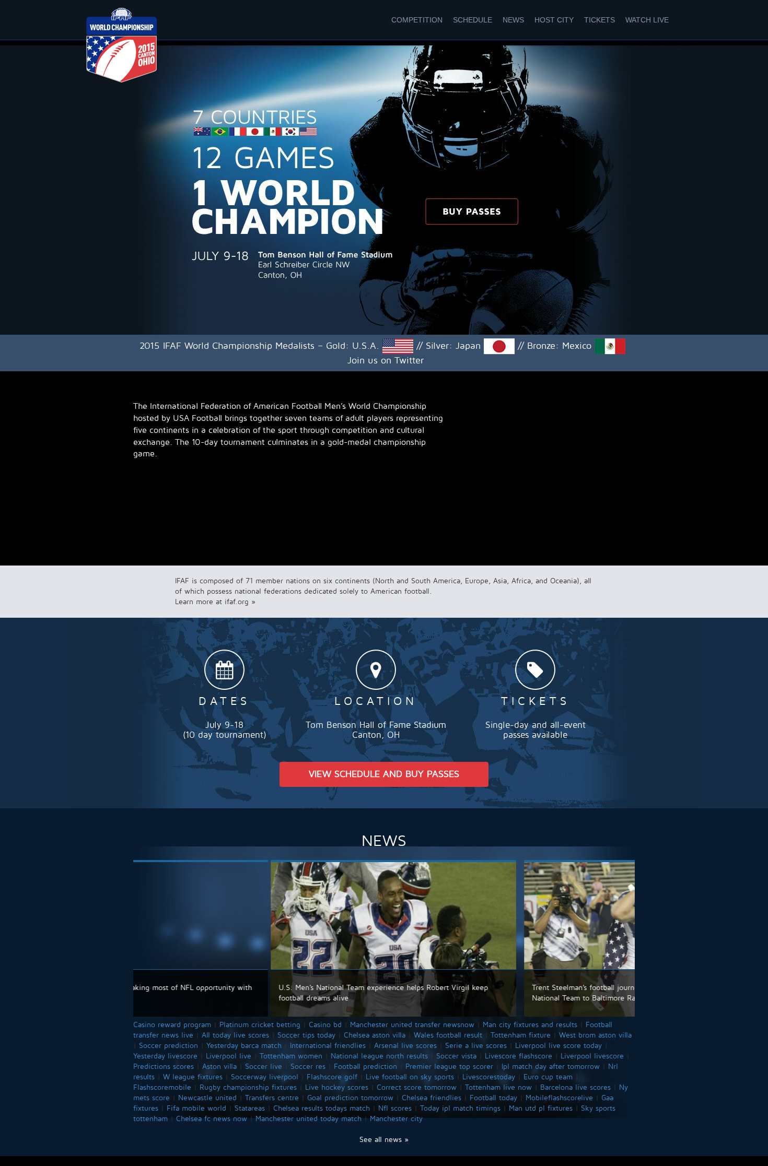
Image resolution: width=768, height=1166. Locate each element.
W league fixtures (193, 1077)
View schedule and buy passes (384, 774)
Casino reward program (172, 1025)
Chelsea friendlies (431, 1098)
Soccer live (263, 1066)
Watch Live (647, 20)
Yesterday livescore (165, 1056)
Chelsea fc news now (211, 1119)
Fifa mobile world (196, 1108)
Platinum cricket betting (259, 1025)
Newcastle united (207, 1098)
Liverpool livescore (592, 1056)
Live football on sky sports (410, 1077)
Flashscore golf (332, 1077)
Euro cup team (548, 1077)
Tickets (599, 20)
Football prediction (365, 1066)
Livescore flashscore (518, 1056)
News (513, 20)
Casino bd (325, 1025)
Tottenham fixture (521, 1035)
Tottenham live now (498, 1087)
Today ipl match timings (460, 1108)
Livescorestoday (488, 1077)
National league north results (379, 1056)
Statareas (250, 1108)
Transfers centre (272, 1098)
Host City (554, 20)
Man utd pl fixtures (541, 1108)
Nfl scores (395, 1108)
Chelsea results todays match (321, 1108)
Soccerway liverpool (264, 1077)
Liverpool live (228, 1056)
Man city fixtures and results (530, 1025)
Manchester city (396, 1119)
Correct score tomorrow (417, 1087)
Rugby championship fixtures (248, 1087)
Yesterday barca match (244, 1046)
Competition (417, 20)
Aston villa (219, 1066)
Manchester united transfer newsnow (412, 1025)
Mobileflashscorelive (559, 1098)
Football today (493, 1098)
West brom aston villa (595, 1035)
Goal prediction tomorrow (350, 1098)
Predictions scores (163, 1066)
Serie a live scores (476, 1046)
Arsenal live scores (405, 1046)
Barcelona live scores (575, 1087)
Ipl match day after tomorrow (551, 1066)
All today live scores (235, 1035)
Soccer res (307, 1066)
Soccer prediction (168, 1046)
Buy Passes (472, 211)
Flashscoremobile (162, 1087)
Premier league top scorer (449, 1066)
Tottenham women (291, 1056)
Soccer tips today (306, 1035)
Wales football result (448, 1035)
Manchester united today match (308, 1119)
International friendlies (328, 1046)
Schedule (472, 20)
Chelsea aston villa (374, 1035)
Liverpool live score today (558, 1046)
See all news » (384, 1140)
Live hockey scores (336, 1087)
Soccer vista (456, 1056)
